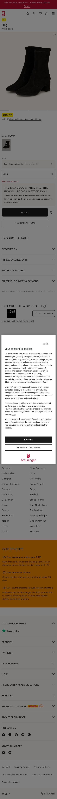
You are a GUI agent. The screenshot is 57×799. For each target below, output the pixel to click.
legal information (33, 419)
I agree (28, 439)
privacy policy (16, 419)
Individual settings (28, 447)
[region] (28, 399)
